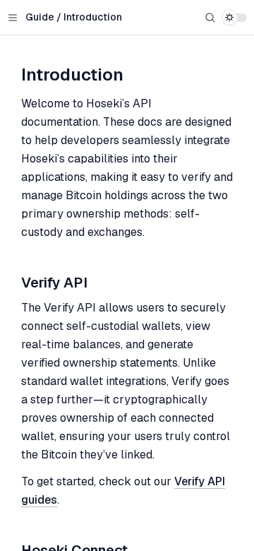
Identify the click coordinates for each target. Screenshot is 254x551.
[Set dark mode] (234, 17)
